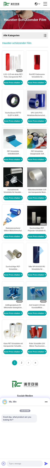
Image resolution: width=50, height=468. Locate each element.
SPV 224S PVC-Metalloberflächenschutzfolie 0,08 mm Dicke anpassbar (37, 114)
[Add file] (4, 463)
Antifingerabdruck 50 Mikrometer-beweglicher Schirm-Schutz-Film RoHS (13, 306)
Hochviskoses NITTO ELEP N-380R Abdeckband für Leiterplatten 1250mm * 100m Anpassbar (13, 114)
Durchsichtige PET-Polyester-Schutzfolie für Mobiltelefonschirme (37, 229)
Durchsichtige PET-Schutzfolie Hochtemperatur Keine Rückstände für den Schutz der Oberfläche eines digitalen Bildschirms (13, 268)
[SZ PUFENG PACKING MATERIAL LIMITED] (11, 3)
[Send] (46, 463)
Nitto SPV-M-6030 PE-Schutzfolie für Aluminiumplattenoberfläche (37, 268)
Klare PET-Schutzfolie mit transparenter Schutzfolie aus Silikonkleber (13, 345)
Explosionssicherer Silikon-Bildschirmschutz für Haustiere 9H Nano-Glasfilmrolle (13, 229)
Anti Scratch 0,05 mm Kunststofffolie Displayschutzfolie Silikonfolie (37, 306)
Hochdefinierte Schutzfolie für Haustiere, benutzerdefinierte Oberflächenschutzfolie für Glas (13, 191)
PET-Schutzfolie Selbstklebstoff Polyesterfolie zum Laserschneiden (13, 152)
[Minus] (46, 401)
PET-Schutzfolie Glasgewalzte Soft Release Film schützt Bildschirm (37, 152)
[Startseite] (25, 387)
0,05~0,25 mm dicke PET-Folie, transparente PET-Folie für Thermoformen (13, 75)
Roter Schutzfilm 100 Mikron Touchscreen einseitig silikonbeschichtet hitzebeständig (37, 345)
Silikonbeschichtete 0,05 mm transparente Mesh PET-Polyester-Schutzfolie (37, 191)
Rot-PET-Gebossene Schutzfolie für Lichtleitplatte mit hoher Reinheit (37, 75)
